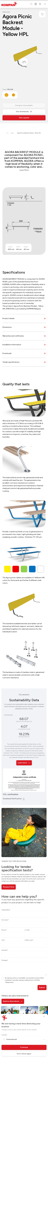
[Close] (44, 1016)
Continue (24, 1047)
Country (4, 1035)
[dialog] (24, 606)
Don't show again (24, 1054)
